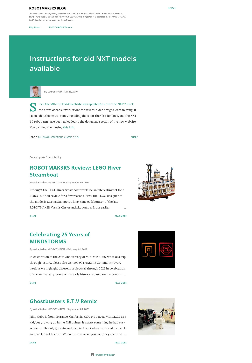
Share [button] (134, 137)
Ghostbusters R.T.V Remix (63, 301)
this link (68, 127)
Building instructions (50, 137)
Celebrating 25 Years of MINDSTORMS (60, 238)
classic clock (71, 137)
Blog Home (34, 27)
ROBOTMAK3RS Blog (47, 8)
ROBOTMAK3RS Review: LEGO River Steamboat (75, 171)
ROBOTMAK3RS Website (60, 27)
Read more (121, 216)
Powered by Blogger (104, 354)
